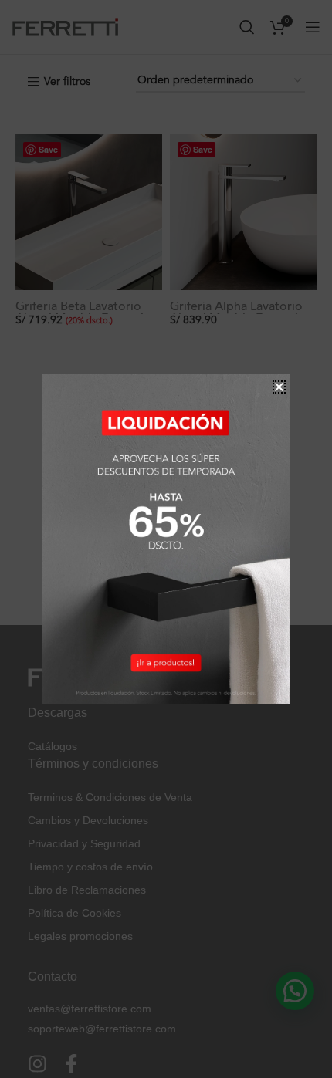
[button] (279, 387)
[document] (166, 539)
